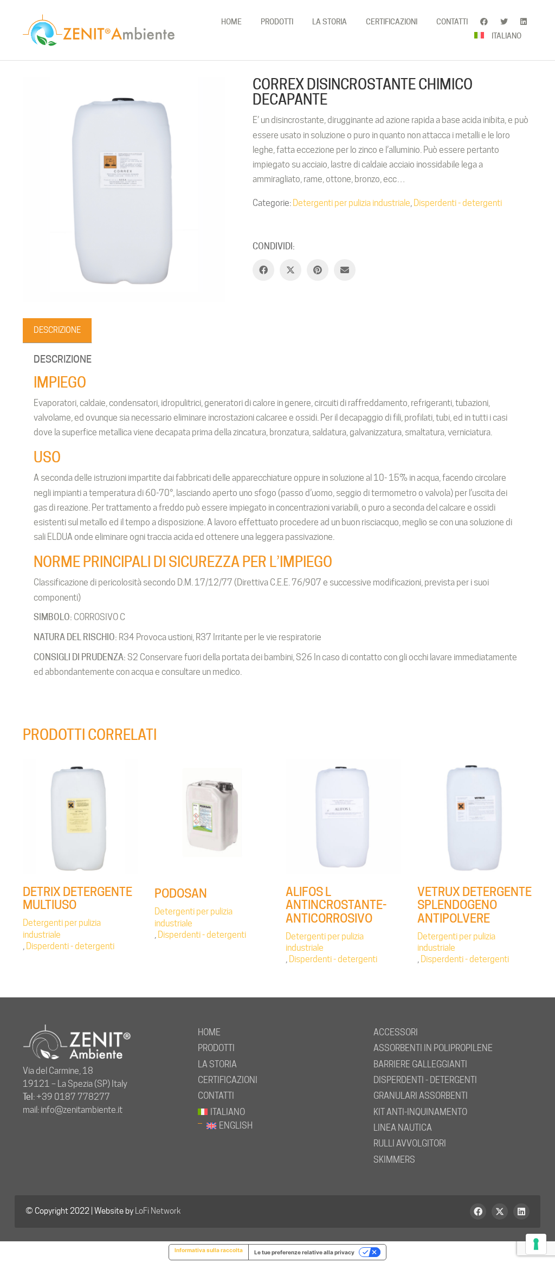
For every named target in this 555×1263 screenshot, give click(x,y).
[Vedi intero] (37, 94)
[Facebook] (263, 270)
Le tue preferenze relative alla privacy (304, 1252)
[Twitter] (500, 1211)
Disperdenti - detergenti (458, 203)
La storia (217, 1064)
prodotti (216, 1048)
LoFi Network (158, 1211)
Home (209, 1032)
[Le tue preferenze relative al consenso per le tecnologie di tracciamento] (536, 1244)
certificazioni (227, 1080)
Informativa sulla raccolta (209, 1250)
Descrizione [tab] (57, 330)
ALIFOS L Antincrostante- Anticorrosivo (336, 905)
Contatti (216, 1096)
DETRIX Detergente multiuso (77, 898)
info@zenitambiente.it (81, 1110)
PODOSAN (180, 893)
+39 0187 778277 (73, 1097)
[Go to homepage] (99, 30)
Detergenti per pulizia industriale (351, 203)
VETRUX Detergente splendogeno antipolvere (474, 905)
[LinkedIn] (521, 1211)
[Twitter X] (290, 270)
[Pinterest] (317, 270)
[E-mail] (345, 270)
